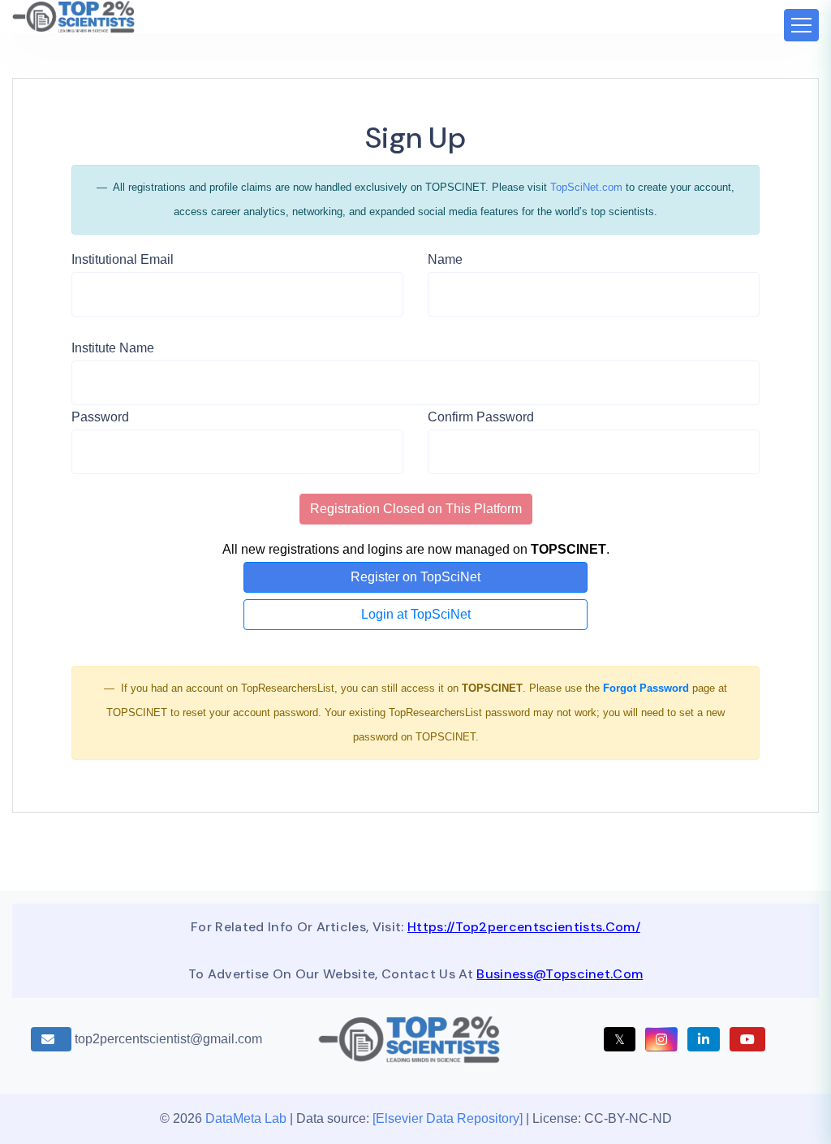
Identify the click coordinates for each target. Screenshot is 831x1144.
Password (100, 417)
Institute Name (112, 348)
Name (445, 259)
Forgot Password (646, 688)
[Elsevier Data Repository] (449, 1118)
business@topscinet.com (559, 973)
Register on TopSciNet (415, 577)
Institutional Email (122, 259)
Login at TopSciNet (416, 614)
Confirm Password (481, 417)
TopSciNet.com (586, 187)
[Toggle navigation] (801, 25)
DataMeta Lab (245, 1118)
